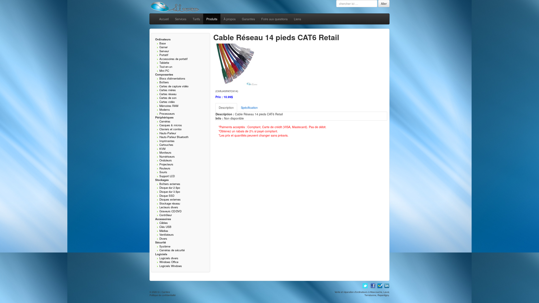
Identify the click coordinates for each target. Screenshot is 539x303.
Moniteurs (165, 152)
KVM (162, 149)
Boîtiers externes (169, 184)
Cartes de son (167, 98)
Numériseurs (167, 156)
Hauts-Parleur (167, 133)
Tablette (164, 63)
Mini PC (164, 71)
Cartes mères (167, 90)
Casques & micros (170, 125)
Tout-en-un (165, 67)
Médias (163, 231)
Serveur (164, 51)
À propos (230, 19)
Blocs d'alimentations (172, 78)
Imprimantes (167, 141)
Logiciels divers (168, 258)
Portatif (163, 55)
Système (164, 246)
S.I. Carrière (163, 292)
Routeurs (164, 168)
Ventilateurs (166, 235)
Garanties (248, 19)
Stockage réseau (169, 203)
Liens (297, 19)
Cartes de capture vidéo (173, 86)
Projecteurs (166, 164)
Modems (164, 110)
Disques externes (170, 199)
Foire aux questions (274, 19)
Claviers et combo (170, 129)
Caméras (164, 121)
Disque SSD (166, 196)
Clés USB (165, 227)
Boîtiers (164, 82)
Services (180, 19)
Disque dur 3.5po (169, 192)
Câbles (163, 223)
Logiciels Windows (170, 266)
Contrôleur (165, 215)
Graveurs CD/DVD (170, 211)
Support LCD (167, 176)
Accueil (164, 19)
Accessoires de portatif (173, 59)
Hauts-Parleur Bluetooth (173, 137)
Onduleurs (165, 160)
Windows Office (168, 262)
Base (162, 43)
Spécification (249, 107)
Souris (163, 172)
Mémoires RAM (168, 106)
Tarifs (196, 19)
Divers (163, 239)
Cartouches (166, 145)
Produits (211, 19)
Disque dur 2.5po (169, 188)
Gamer (163, 47)
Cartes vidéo (167, 102)
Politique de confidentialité (162, 295)
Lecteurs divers (168, 207)
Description (226, 107)
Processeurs (167, 114)
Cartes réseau (167, 94)
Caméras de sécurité (172, 250)
